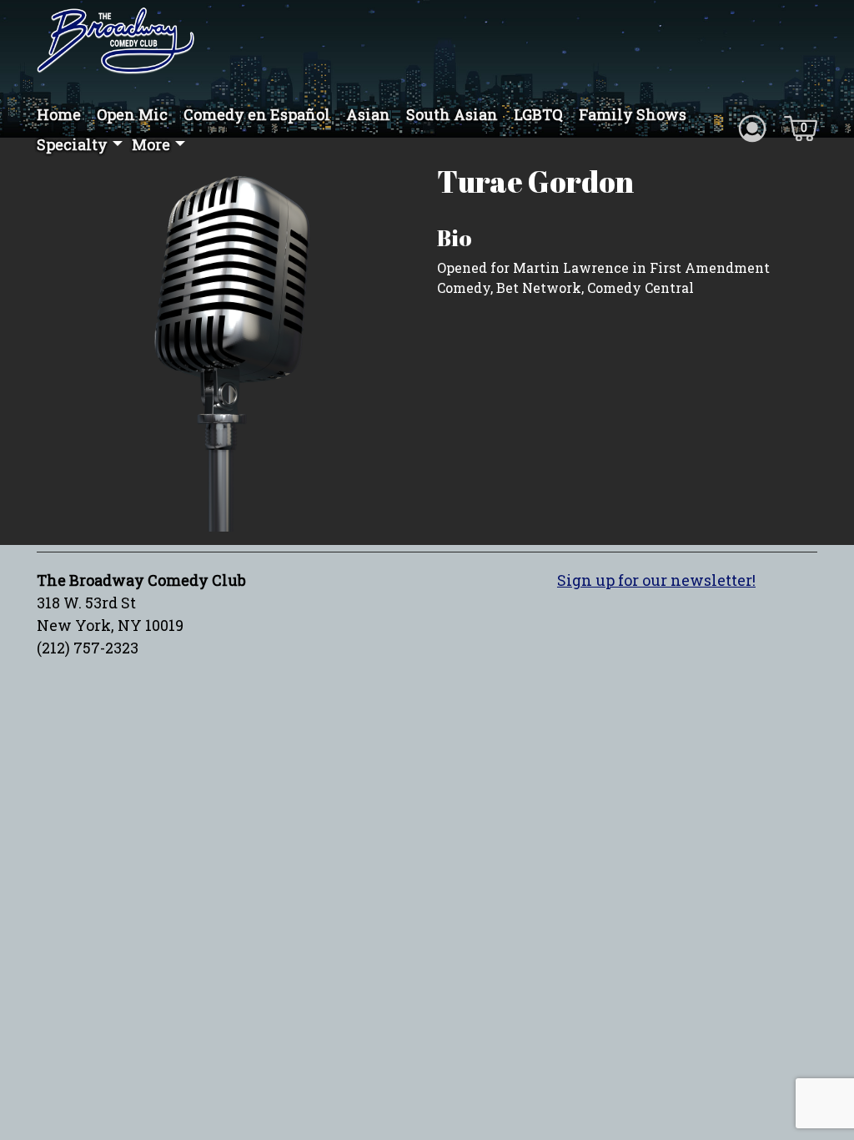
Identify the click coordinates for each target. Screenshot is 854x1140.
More (151, 144)
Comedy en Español (256, 114)
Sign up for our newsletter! (656, 580)
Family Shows (632, 114)
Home (59, 114)
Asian (368, 114)
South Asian (452, 114)
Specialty (72, 144)
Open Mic (132, 114)
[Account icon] (752, 126)
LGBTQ (538, 114)
